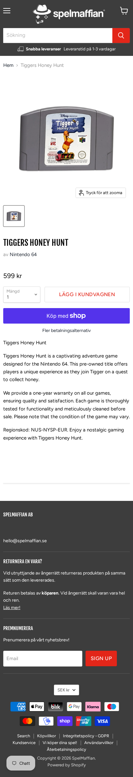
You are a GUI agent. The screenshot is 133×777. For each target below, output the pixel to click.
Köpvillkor (46, 735)
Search (23, 735)
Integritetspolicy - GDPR (86, 735)
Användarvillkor (98, 742)
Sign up (101, 658)
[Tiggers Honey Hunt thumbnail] (14, 216)
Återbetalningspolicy (66, 749)
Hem (8, 65)
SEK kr (63, 690)
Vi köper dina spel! (60, 742)
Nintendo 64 (23, 254)
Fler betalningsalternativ (66, 330)
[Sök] (121, 35)
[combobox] (57, 35)
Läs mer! (11, 607)
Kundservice (24, 742)
